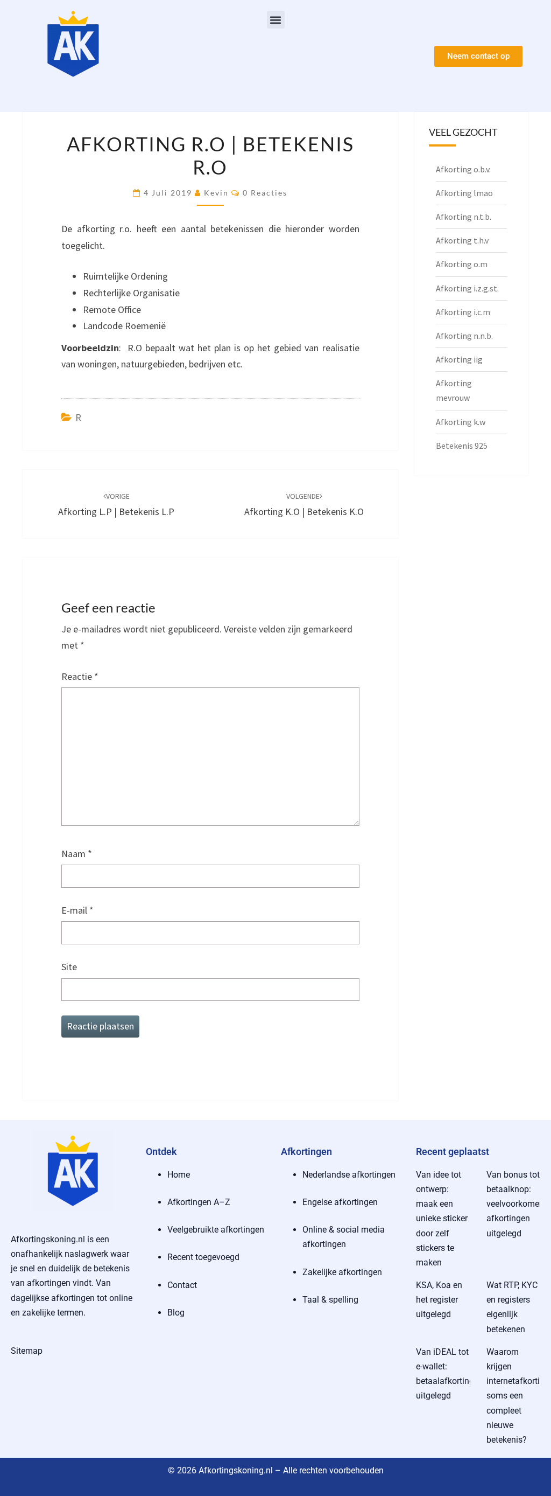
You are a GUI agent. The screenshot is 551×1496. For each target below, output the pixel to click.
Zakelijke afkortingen (342, 1272)
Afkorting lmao (464, 192)
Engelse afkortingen (340, 1202)
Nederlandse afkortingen (348, 1175)
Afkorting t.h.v (462, 240)
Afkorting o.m (462, 264)
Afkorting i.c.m (463, 312)
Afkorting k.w (460, 421)
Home (178, 1175)
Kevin (216, 192)
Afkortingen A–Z (198, 1202)
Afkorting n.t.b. (463, 216)
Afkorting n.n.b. (464, 335)
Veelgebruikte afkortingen (215, 1229)
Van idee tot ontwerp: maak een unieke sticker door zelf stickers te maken (442, 1219)
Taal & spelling (330, 1300)
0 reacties (265, 192)
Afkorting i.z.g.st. (467, 288)
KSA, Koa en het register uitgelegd (439, 1299)
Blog (176, 1312)
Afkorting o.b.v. (463, 169)
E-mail (77, 910)
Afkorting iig (459, 359)
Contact (182, 1285)
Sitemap (27, 1351)
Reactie (79, 676)
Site (69, 967)
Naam (76, 853)
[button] (276, 20)
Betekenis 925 (462, 445)
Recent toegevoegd (203, 1257)
